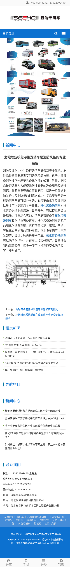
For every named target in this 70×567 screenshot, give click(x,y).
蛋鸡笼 (19, 520)
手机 (26, 564)
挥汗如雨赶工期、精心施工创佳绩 (24, 369)
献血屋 (58, 534)
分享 (9, 564)
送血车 (44, 534)
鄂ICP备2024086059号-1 (30, 543)
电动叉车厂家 (57, 517)
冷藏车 (27, 534)
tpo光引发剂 (24, 523)
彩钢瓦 (8, 520)
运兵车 (37, 534)
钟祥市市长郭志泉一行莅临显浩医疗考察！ (29, 338)
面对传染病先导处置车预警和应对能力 (36, 309)
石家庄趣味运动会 (36, 517)
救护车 (20, 517)
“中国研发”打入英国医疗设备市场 (23, 345)
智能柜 (37, 523)
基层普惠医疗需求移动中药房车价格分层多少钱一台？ (35, 418)
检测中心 (31, 520)
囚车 (32, 534)
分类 (44, 564)
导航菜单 (8, 33)
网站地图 (54, 543)
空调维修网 (51, 523)
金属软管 (44, 520)
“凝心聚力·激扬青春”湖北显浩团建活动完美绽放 (31, 362)
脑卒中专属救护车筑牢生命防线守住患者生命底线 (32, 425)
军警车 (50, 534)
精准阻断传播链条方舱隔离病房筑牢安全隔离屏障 (32, 410)
